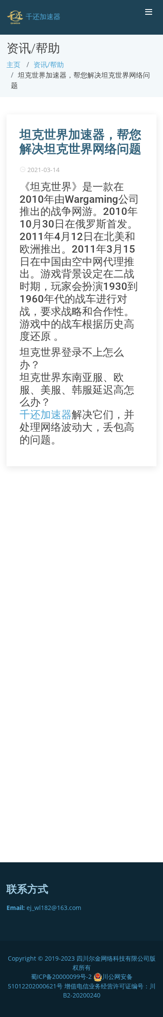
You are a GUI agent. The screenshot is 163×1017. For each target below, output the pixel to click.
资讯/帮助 (48, 64)
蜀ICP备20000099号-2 (62, 976)
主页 (13, 64)
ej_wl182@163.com (44, 907)
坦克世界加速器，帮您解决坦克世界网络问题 (80, 141)
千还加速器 (46, 415)
